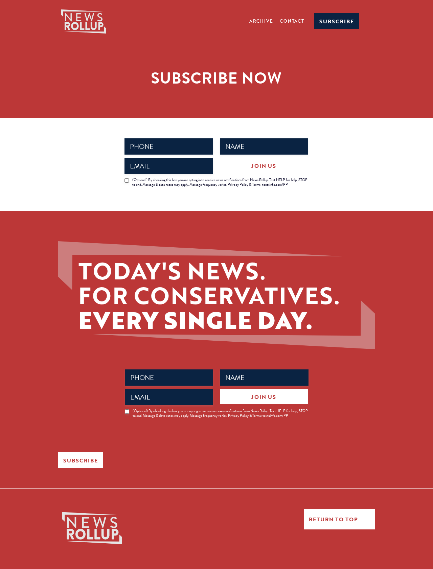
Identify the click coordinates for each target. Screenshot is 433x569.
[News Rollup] (83, 21)
